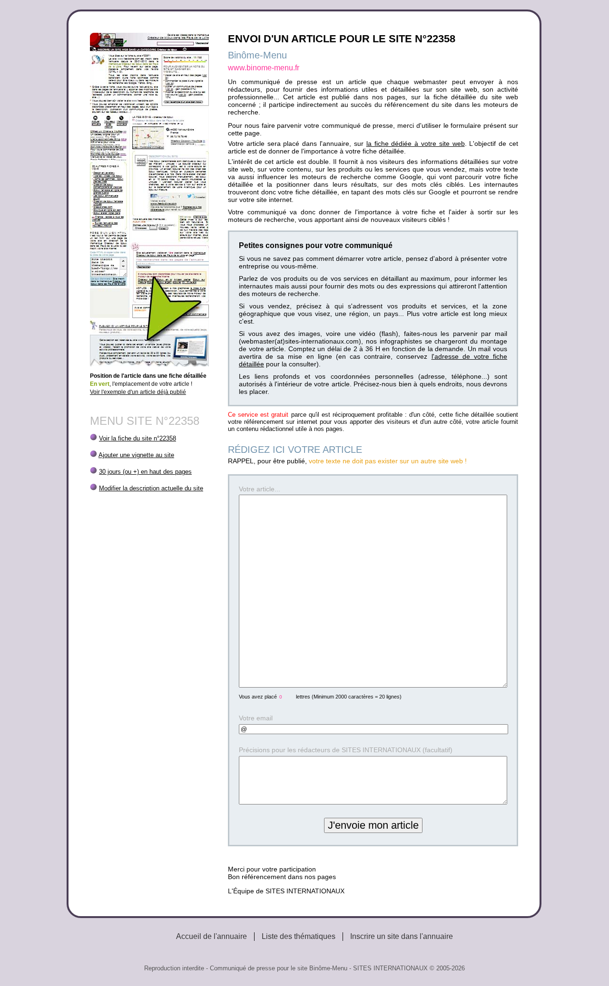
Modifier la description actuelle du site (151, 488)
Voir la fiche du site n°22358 (137, 438)
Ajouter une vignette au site (136, 455)
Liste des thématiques (298, 936)
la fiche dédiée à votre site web (415, 143)
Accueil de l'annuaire (211, 936)
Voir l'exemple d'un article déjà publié (138, 392)
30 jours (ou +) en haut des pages (145, 471)
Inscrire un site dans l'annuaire (401, 936)
